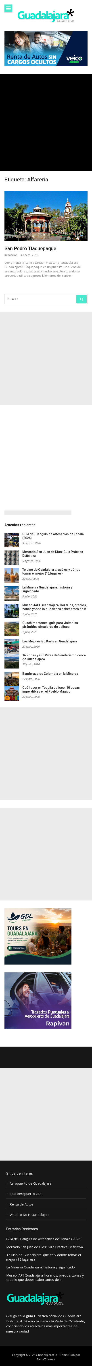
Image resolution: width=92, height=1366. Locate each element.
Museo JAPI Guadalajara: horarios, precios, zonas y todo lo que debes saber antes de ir (54, 607)
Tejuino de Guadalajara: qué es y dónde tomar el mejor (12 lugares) (51, 571)
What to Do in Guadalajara (30, 1214)
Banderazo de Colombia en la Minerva (50, 673)
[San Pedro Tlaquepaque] (46, 216)
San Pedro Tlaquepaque (30, 248)
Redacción (10, 255)
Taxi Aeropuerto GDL (26, 1194)
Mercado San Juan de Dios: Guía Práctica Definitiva (44, 1247)
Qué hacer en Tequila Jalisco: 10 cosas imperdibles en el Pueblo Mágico (51, 689)
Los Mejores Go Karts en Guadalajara (49, 641)
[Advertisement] (46, 122)
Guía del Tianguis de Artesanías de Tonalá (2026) (44, 1239)
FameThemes (46, 1359)
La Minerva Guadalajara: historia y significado (40, 1267)
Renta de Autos (21, 1204)
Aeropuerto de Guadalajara (30, 1183)
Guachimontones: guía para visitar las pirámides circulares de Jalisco (50, 625)
